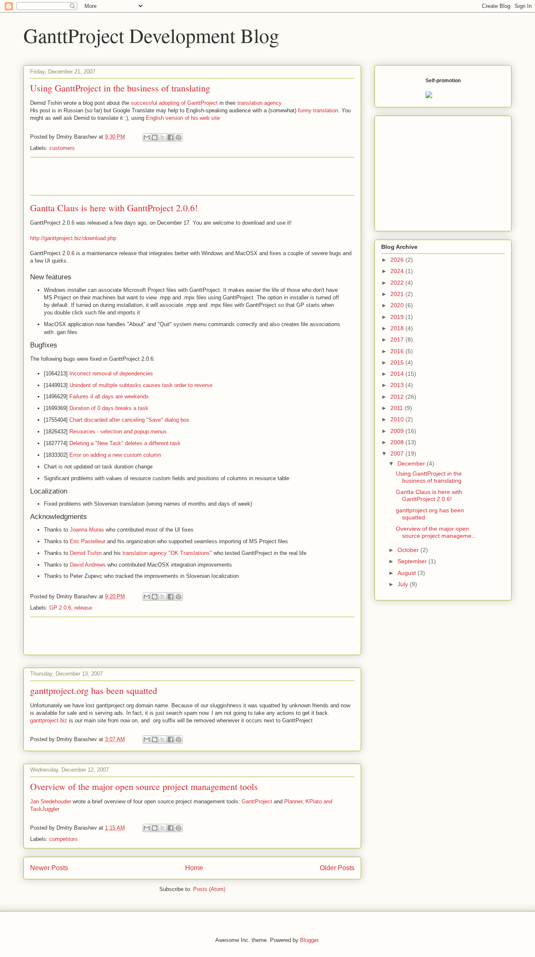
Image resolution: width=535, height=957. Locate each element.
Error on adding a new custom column (115, 455)
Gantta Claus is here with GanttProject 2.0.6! (114, 208)
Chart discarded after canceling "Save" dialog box (129, 420)
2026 (397, 259)
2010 (397, 419)
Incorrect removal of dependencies (111, 373)
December (412, 463)
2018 (397, 328)
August (407, 573)
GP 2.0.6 (60, 608)
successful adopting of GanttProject (174, 103)
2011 (397, 408)
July (403, 584)
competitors (63, 839)
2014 (397, 373)
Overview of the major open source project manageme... (436, 532)
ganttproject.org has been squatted (93, 690)
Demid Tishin (86, 553)
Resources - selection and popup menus (118, 431)
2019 (397, 317)
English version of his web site (183, 118)
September (412, 561)
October (408, 550)
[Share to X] (162, 137)
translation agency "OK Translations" (167, 553)
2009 (397, 431)
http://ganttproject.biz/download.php (73, 238)
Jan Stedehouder (50, 801)
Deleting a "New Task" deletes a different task (125, 443)
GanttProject (257, 801)
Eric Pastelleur (87, 541)
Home (194, 867)
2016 (397, 351)
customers (62, 148)
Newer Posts (49, 867)
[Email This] (147, 137)
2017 (397, 339)
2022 (397, 282)
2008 (397, 442)
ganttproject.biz (48, 720)
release (83, 608)
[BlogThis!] (154, 137)
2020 (397, 305)
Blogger (309, 940)
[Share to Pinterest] (178, 137)
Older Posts (337, 867)
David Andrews (88, 565)
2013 (397, 385)
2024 (397, 271)
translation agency (259, 103)
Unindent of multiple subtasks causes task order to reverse (140, 385)
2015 (397, 362)
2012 (397, 396)
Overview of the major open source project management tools (144, 786)
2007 (397, 453)
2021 (397, 294)
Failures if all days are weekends (109, 396)
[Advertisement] (192, 176)
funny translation (318, 110)
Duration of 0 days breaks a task (108, 408)
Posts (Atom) (209, 889)
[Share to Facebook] (170, 137)
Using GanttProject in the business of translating (120, 88)
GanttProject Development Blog (151, 35)
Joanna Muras (87, 530)
